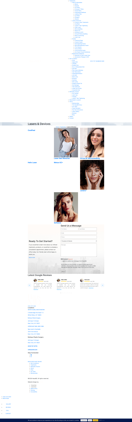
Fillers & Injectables (77, 2)
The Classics (78, 47)
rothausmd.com (32, 349)
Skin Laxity (75, 81)
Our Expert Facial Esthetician (82, 52)
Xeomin (77, 19)
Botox (76, 4)
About (71, 101)
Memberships (75, 103)
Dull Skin (74, 68)
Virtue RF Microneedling (81, 34)
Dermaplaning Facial (80, 43)
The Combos (78, 48)
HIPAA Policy (34, 388)
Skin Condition (73, 58)
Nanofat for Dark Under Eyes (82, 55)
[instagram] (31, 356)
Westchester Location (75, 100)
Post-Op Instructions (77, 110)
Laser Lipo (77, 37)
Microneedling (78, 29)
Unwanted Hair (76, 90)
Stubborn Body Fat (77, 83)
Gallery (71, 116)
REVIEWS (8, 407)
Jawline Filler (78, 14)
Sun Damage (75, 85)
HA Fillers (77, 7)
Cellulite (74, 63)
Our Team (74, 106)
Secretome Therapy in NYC (82, 57)
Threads (74, 96)
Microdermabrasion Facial (81, 45)
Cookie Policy (33, 386)
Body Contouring (79, 35)
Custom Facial (78, 42)
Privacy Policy (33, 385)
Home (57, 127)
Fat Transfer (75, 93)
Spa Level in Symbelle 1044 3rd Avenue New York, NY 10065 (34, 331)
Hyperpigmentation (77, 73)
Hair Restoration (76, 72)
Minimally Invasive (74, 91)
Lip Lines (74, 75)
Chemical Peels (79, 40)
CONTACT (8, 413)
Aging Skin (75, 62)
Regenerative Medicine (78, 53)
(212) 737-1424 (94, 61)
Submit (63, 271)
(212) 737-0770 (32, 346)
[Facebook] (31, 355)
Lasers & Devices (76, 20)
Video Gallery (75, 111)
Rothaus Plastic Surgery (34, 318)
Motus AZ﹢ (78, 30)
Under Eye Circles (77, 88)
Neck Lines (75, 76)
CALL (7, 410)
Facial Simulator (76, 108)
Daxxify (77, 5)
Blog (73, 114)
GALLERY (8, 404)
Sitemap (33, 390)
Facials (74, 39)
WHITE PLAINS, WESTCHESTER (36, 309)
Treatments (72, 1)
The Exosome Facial (80, 50)
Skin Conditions (35, 363)
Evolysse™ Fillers (79, 9)
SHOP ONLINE (38, 361)
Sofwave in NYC (79, 32)
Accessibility (34, 391)
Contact (71, 118)
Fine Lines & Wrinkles (77, 70)
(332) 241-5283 (7, 396)
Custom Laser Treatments (81, 22)
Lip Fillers (77, 15)
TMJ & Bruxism (76, 86)
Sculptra (77, 17)
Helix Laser (78, 27)
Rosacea (74, 78)
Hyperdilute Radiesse (80, 12)
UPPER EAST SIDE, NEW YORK (36, 326)
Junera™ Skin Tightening (81, 25)
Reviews (74, 113)
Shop (32, 370)
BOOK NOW (101, 61)
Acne (73, 60)
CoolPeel (77, 24)
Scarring (74, 80)
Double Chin (75, 65)
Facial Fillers (78, 10)
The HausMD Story (77, 105)
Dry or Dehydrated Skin (78, 67)
